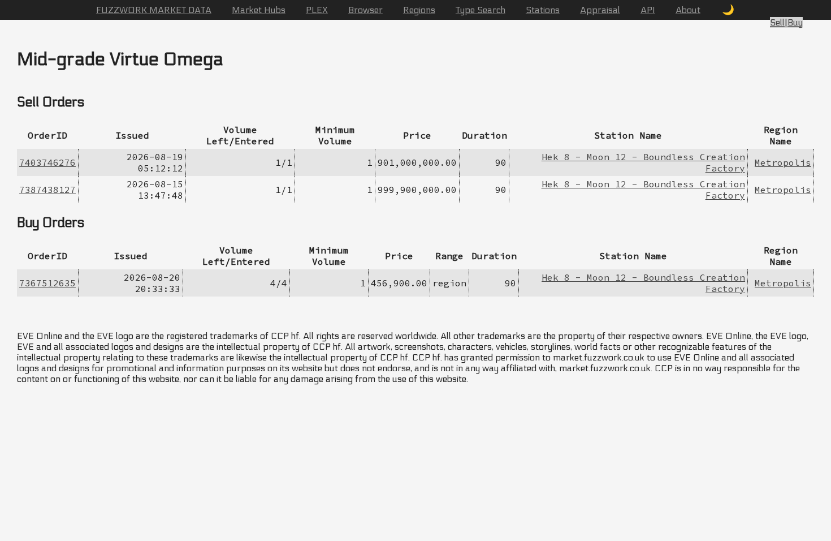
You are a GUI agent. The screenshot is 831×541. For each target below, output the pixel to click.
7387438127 (47, 189)
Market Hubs (258, 10)
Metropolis (783, 162)
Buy (795, 22)
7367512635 (47, 283)
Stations (543, 10)
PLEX (317, 10)
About (688, 10)
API (647, 10)
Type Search (480, 10)
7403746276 (47, 162)
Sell (777, 22)
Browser (365, 10)
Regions (419, 10)
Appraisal (600, 10)
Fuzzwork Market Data (153, 10)
